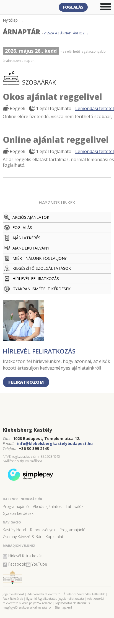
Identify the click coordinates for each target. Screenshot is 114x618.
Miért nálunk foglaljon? (39, 258)
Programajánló (16, 506)
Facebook (17, 564)
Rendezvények (42, 529)
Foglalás (73, 7)
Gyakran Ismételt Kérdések (41, 288)
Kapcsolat (54, 536)
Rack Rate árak (13, 598)
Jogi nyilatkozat (13, 594)
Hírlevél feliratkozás (35, 278)
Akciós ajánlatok (30, 217)
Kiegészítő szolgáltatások (41, 268)
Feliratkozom (26, 382)
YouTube (39, 564)
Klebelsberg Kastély (27, 429)
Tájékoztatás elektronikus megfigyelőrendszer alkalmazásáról (46, 605)
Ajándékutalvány (30, 248)
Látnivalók (75, 506)
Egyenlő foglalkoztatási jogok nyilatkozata (55, 598)
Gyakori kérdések (18, 513)
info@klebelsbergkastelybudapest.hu (55, 443)
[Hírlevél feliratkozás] (23, 339)
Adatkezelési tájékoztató (43, 594)
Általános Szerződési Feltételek (84, 594)
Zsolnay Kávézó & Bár (22, 536)
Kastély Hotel (14, 529)
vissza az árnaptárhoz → (66, 33)
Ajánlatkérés (26, 237)
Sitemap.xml (63, 607)
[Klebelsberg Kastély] (57, 413)
